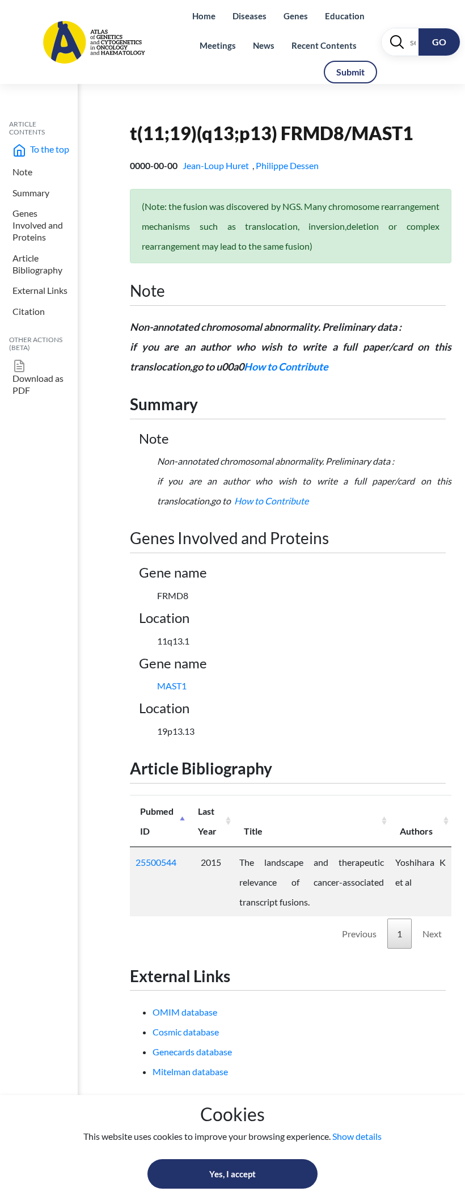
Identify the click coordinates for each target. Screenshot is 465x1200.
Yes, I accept (232, 1174)
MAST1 (172, 685)
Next (432, 933)
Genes (296, 16)
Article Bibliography (37, 263)
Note (22, 171)
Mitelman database (190, 1071)
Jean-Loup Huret (217, 165)
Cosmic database (186, 1031)
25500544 (156, 862)
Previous (359, 933)
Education (345, 16)
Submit (350, 71)
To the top (48, 149)
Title (253, 831)
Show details (357, 1136)
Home (203, 16)
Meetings (218, 45)
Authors (416, 831)
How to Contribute (286, 366)
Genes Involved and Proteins (37, 225)
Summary (30, 192)
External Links (39, 290)
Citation (28, 311)
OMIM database (185, 1012)
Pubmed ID (157, 821)
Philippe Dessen (288, 165)
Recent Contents (324, 45)
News (263, 45)
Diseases (249, 16)
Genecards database (192, 1051)
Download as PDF (38, 384)
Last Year (207, 821)
